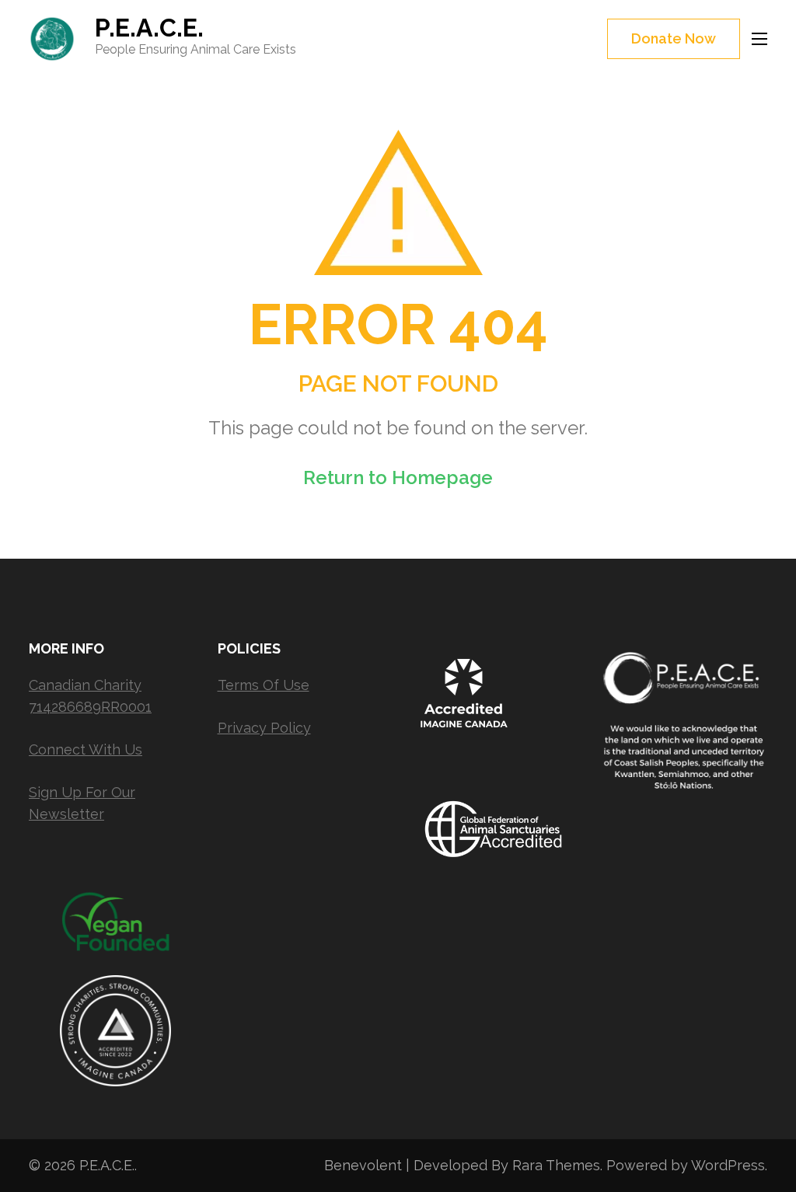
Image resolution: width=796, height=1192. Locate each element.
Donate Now (673, 38)
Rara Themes (556, 1165)
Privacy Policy (264, 728)
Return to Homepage (398, 477)
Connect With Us (85, 749)
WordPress (728, 1165)
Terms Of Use (263, 685)
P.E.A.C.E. (149, 27)
